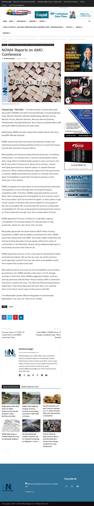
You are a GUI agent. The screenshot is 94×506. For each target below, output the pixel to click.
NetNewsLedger (9, 58)
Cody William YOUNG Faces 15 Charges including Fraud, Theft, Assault (48, 335)
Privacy (82, 2)
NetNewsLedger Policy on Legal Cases (49, 2)
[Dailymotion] (21, 375)
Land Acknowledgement (16, 5)
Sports (41, 21)
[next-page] (7, 451)
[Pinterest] (15, 317)
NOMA (11, 307)
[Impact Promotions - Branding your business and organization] (78, 186)
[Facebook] (4, 317)
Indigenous (21, 21)
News (11, 21)
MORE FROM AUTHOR (29, 387)
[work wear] (78, 91)
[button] (89, 21)
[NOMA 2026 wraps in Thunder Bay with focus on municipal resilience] (11, 426)
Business (6, 33)
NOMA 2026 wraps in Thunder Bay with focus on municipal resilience (10, 436)
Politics (69, 27)
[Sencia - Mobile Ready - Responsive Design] (78, 156)
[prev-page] (3, 451)
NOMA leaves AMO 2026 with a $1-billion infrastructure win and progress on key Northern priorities (10, 411)
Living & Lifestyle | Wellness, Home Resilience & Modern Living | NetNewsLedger (32, 27)
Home (5, 21)
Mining (78, 27)
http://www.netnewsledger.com (29, 352)
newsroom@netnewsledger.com (38, 494)
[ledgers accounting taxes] (78, 123)
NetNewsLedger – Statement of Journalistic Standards (18, 2)
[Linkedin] (21, 317)
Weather (32, 21)
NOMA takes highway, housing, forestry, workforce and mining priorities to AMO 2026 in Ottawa (30, 411)
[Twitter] (9, 317)
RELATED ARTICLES (10, 387)
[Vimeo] (43, 375)
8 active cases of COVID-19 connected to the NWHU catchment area (13, 335)
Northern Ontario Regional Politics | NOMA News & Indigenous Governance (41, 39)
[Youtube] (47, 375)
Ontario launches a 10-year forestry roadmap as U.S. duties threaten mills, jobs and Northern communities (51, 411)
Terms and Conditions (71, 2)
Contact (4, 5)
